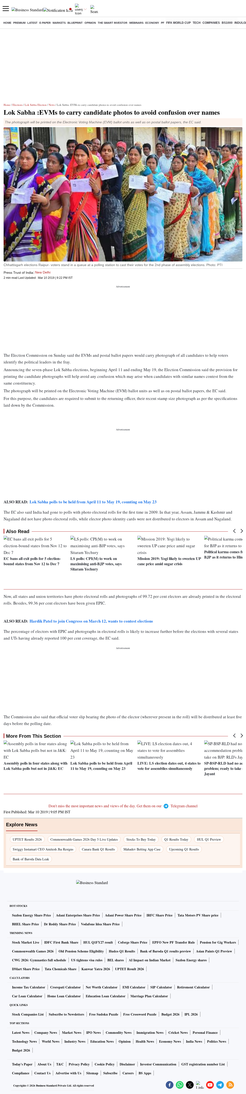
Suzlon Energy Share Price (31, 915)
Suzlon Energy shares (191, 960)
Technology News (24, 1041)
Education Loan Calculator (105, 996)
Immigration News (149, 1032)
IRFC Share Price (159, 915)
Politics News (216, 1041)
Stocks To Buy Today (141, 839)
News (52, 105)
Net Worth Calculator (101, 987)
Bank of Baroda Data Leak (31, 859)
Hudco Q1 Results (122, 951)
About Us (44, 1064)
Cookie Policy (105, 1064)
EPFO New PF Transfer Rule (173, 942)
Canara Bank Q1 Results (98, 849)
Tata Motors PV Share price (198, 915)
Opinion (90, 22)
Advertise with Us (68, 1073)
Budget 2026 (170, 1014)
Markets (59, 22)
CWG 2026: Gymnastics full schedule (39, 960)
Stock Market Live (25, 942)
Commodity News (118, 1032)
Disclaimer (127, 1064)
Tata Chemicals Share (60, 968)
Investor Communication (158, 1064)
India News (194, 1041)
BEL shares (115, 960)
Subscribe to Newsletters (66, 1014)
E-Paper (45, 22)
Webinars (136, 22)
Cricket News (178, 1032)
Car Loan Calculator (27, 996)
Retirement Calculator (193, 987)
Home (7, 22)
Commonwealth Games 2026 (33, 951)
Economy (152, 22)
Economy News (170, 1041)
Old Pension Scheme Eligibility (81, 951)
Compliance (20, 1073)
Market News (71, 1032)
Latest (32, 22)
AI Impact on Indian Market (150, 960)
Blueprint (75, 22)
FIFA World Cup (178, 22)
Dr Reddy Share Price (60, 924)
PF (162, 22)
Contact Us (42, 1073)
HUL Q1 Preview (209, 839)
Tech (197, 22)
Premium (19, 22)
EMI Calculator (134, 987)
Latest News (20, 1032)
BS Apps (145, 1073)
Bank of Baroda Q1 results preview (165, 951)
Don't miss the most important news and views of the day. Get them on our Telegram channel (123, 805)
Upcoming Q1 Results (184, 849)
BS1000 (227, 22)
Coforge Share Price (132, 942)
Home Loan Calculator (64, 996)
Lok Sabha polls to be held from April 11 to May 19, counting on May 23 (93, 502)
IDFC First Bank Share (61, 942)
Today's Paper (22, 1064)
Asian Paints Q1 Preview (214, 951)
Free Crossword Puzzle (139, 1014)
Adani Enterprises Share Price (78, 915)
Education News (102, 1041)
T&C (60, 1064)
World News (50, 1041)
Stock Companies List (28, 1014)
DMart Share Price (26, 968)
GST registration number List (203, 1064)
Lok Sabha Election (36, 105)
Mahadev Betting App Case (141, 849)
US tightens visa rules (86, 960)
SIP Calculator (161, 987)
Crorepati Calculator (65, 987)
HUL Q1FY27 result (98, 942)
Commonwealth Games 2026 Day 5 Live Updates (84, 839)
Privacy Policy (79, 1064)
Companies (211, 22)
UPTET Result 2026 (129, 968)
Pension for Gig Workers (218, 942)
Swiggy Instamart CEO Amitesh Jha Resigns (43, 849)
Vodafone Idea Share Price (100, 924)
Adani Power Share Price (123, 915)
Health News (145, 1041)
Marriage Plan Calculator (149, 996)
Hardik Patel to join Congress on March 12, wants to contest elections (91, 621)
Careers (128, 1073)
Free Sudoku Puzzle (103, 1014)
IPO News (93, 1032)
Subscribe (110, 1073)
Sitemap (92, 1073)
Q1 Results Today (176, 839)
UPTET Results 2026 (27, 839)
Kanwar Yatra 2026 (95, 968)
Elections (17, 105)
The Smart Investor (112, 22)
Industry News (74, 1041)
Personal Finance (205, 1032)
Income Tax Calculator (28, 987)
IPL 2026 (191, 1014)
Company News (45, 1032)
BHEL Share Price (25, 924)
